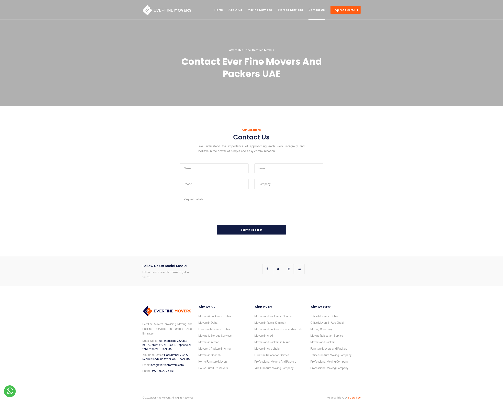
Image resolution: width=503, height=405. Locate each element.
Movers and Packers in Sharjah (273, 316)
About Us (235, 10)
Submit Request (252, 229)
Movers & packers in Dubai (214, 316)
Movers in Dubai (208, 322)
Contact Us (316, 10)
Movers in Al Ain (264, 335)
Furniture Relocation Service (271, 355)
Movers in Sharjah (209, 355)
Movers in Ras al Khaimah (270, 322)
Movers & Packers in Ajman (215, 348)
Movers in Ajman (208, 342)
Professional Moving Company (329, 361)
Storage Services (290, 10)
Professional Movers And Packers (275, 361)
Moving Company (321, 329)
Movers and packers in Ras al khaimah (278, 329)
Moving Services (260, 10)
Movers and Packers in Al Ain (272, 342)
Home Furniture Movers (213, 361)
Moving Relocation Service (326, 335)
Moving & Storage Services (215, 335)
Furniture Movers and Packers (328, 348)
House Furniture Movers (213, 368)
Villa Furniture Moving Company (274, 368)
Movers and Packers (323, 342)
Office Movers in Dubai (324, 316)
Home (218, 10)
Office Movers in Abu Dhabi (327, 322)
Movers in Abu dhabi (267, 348)
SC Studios (354, 397)
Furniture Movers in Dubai (214, 329)
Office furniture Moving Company (331, 355)
